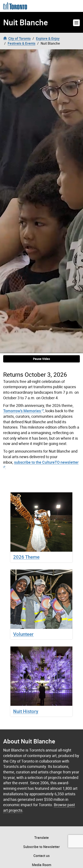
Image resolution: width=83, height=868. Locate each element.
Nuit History (25, 711)
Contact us (41, 855)
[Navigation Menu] (76, 22)
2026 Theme (26, 557)
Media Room (41, 864)
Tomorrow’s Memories (22, 410)
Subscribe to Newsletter (41, 846)
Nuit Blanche (25, 22)
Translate (41, 837)
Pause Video (41, 359)
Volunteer (23, 634)
